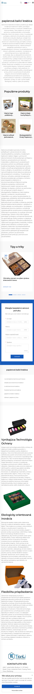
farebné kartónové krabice (12, 390)
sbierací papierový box (11, 397)
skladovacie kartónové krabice (13, 382)
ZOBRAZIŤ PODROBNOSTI (8, 104)
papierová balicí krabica (11, 394)
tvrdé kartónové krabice (11, 386)
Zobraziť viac (7, 287)
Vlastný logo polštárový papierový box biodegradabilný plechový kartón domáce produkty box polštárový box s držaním (8, 114)
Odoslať (17, 356)
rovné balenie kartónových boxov (14, 379)
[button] (10, 294)
